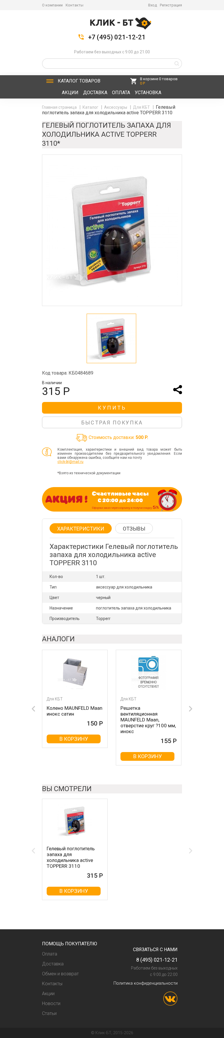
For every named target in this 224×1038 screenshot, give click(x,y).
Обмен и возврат (60, 973)
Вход (152, 5)
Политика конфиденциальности (145, 983)
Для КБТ (142, 107)
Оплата (121, 92)
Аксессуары (116, 107)
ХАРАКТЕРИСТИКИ (80, 529)
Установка (148, 92)
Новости (51, 1003)
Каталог (79, 81)
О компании (52, 5)
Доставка (95, 92)
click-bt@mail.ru (70, 462)
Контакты (74, 5)
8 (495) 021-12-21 (157, 960)
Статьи (49, 1013)
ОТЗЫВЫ (134, 529)
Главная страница (60, 107)
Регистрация (171, 5)
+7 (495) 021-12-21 (117, 37)
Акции (70, 92)
